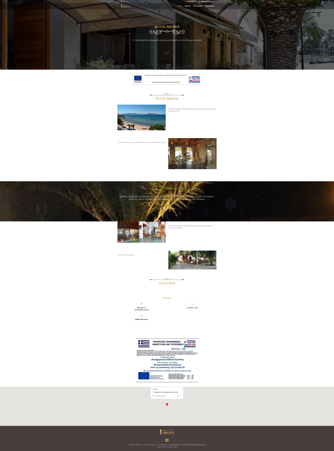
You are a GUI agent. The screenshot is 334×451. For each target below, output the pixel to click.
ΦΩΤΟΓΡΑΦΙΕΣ (198, 6)
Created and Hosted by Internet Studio (167, 447)
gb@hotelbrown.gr (206, 1)
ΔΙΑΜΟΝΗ (188, 6)
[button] (167, 53)
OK (178, 396)
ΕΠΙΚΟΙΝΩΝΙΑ (210, 6)
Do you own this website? (159, 396)
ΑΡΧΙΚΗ (180, 6)
